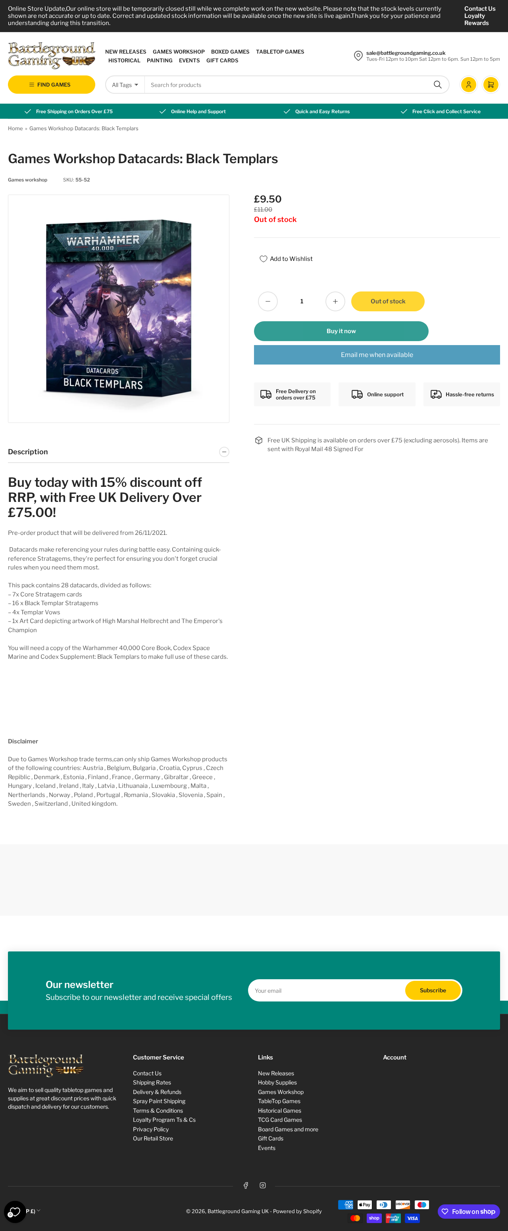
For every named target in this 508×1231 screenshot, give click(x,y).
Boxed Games (230, 51)
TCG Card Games (280, 1119)
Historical (124, 60)
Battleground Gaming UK (238, 1211)
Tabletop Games (280, 51)
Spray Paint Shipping (159, 1101)
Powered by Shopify (297, 1211)
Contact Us (480, 8)
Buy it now (341, 331)
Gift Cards (222, 60)
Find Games (54, 84)
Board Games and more (288, 1129)
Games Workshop (179, 51)
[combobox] (297, 84)
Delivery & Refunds (157, 1091)
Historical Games (279, 1110)
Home (15, 128)
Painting (160, 60)
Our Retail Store (153, 1138)
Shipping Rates (152, 1082)
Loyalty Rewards (476, 19)
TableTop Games (279, 1101)
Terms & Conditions (158, 1110)
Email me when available (377, 355)
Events (189, 60)
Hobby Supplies (277, 1082)
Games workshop (27, 180)
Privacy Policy (151, 1129)
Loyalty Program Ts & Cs (164, 1119)
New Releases (125, 51)
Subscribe (433, 990)
